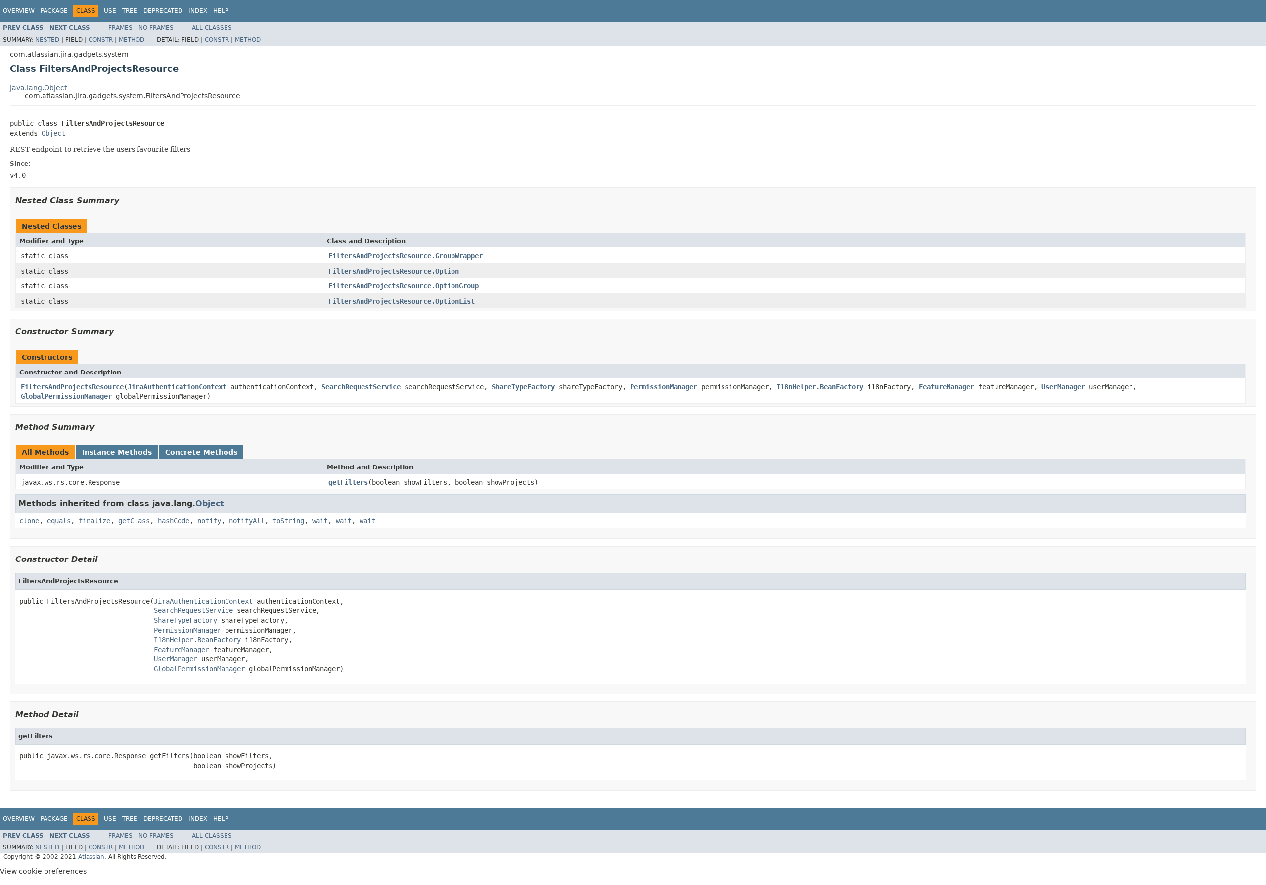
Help (220, 10)
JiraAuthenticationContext (177, 387)
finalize (94, 521)
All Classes (212, 27)
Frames (120, 27)
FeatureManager (946, 387)
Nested (47, 39)
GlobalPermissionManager (66, 396)
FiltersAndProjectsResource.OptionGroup (403, 286)
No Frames (156, 27)
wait (320, 521)
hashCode (173, 521)
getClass (134, 521)
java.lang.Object (38, 88)
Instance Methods (117, 452)
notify (209, 521)
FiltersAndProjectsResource (72, 387)
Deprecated (162, 10)
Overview (19, 10)
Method (131, 39)
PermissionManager (663, 387)
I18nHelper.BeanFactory (819, 387)
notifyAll (247, 521)
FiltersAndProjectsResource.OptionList (401, 301)
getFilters (348, 482)
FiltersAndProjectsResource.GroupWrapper (405, 256)
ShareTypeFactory (523, 387)
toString (288, 521)
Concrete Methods (201, 452)
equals (59, 521)
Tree (129, 10)
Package (54, 10)
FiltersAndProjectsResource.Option (393, 271)
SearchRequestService (361, 387)
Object (53, 133)
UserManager (1063, 387)
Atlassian (91, 856)
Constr (101, 39)
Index (197, 10)
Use (110, 10)
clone (29, 521)
